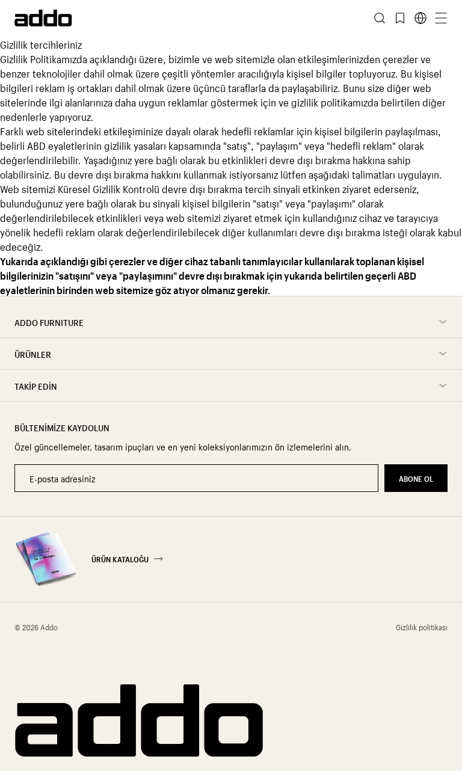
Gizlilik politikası (422, 626)
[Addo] (122, 18)
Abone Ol (416, 478)
